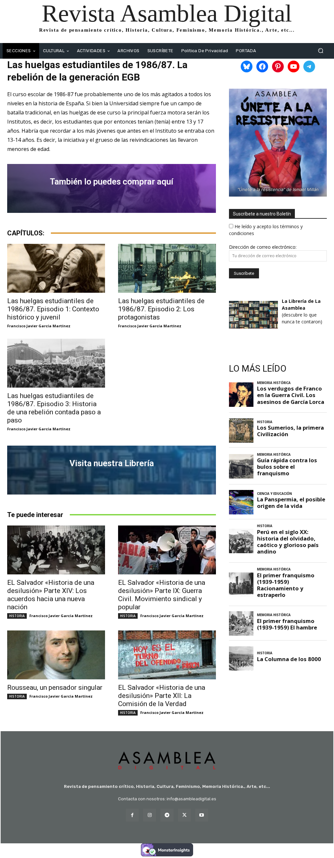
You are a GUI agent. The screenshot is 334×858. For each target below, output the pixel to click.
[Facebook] (132, 815)
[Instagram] (149, 815)
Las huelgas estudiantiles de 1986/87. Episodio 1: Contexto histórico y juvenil (53, 309)
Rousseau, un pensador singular (54, 687)
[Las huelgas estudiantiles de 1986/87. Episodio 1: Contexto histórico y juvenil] (56, 268)
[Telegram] (166, 815)
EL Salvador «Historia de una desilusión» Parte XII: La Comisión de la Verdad (161, 696)
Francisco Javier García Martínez (38, 325)
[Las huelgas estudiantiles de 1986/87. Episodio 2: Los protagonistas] (167, 268)
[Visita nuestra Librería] (111, 470)
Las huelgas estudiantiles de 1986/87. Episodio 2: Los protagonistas (161, 309)
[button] (320, 50)
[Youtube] (201, 815)
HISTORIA (17, 616)
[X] (184, 815)
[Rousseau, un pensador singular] (56, 654)
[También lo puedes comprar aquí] (111, 188)
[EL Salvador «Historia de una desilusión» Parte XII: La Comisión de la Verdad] (167, 654)
